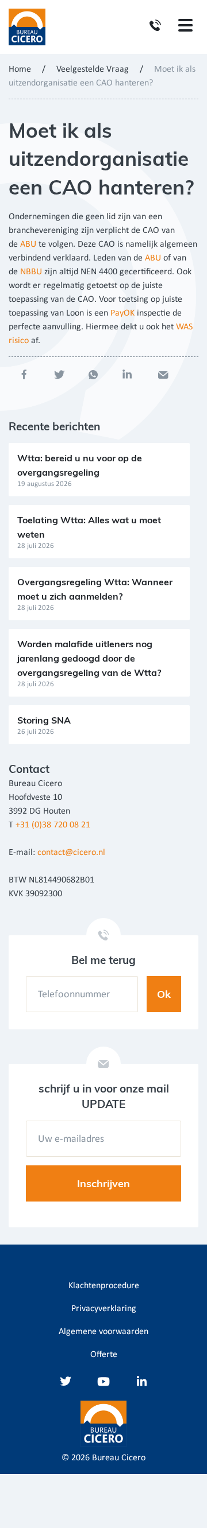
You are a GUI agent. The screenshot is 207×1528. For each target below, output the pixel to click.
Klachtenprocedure (103, 1285)
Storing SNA (44, 720)
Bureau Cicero (118, 1458)
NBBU (31, 272)
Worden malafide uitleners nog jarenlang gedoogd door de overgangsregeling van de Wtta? (89, 658)
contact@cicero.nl (71, 852)
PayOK (122, 313)
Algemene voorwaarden (103, 1331)
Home (20, 69)
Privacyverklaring (103, 1308)
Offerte (103, 1354)
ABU (28, 244)
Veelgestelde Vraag (92, 69)
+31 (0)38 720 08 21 (53, 825)
